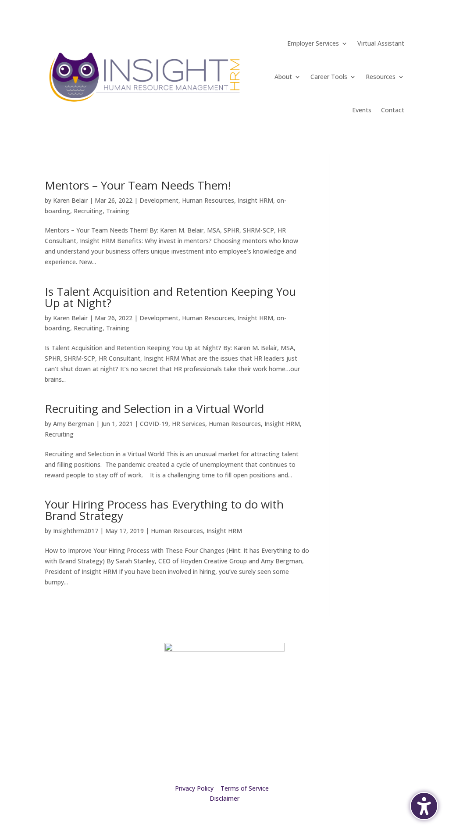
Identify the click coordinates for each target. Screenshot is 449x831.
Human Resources (208, 200)
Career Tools (328, 76)
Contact (392, 110)
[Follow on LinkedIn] (397, 681)
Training (117, 211)
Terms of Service (245, 788)
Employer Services (313, 43)
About (283, 76)
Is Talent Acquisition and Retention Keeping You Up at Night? (170, 297)
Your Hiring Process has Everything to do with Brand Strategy (164, 509)
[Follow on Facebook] (380, 681)
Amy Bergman (73, 423)
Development (158, 200)
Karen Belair (70, 200)
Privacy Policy (194, 788)
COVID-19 (154, 423)
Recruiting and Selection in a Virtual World (154, 408)
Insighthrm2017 (75, 531)
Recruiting (88, 211)
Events (361, 110)
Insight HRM (255, 200)
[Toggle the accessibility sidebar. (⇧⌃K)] (424, 806)
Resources (381, 76)
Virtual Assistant (380, 43)
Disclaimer (224, 798)
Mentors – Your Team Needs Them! (138, 185)
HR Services (188, 423)
